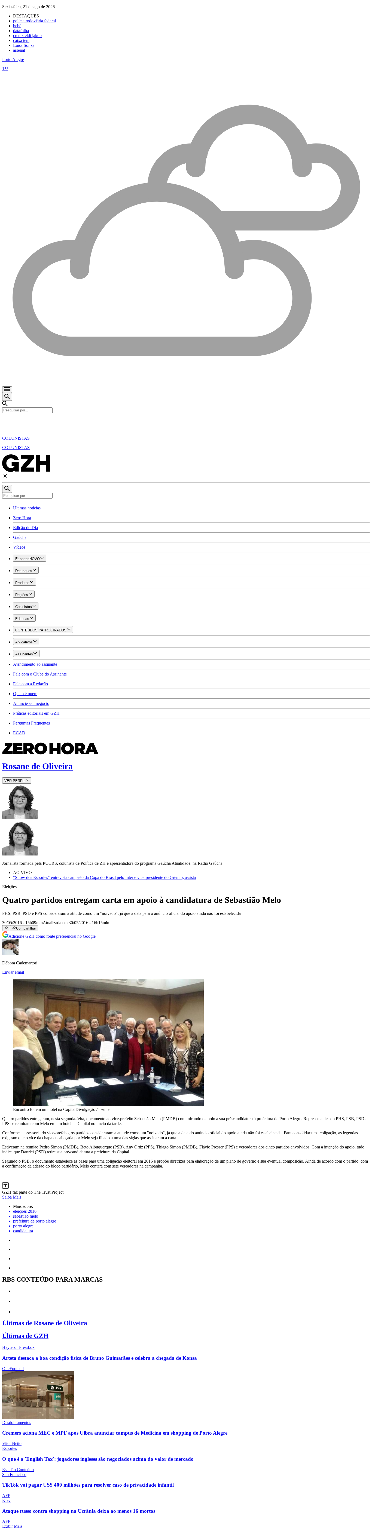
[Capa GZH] (186, 422)
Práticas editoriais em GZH (36, 713)
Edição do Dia (25, 527)
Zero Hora (22, 517)
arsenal (19, 50)
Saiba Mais (11, 1197)
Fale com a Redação (30, 684)
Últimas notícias (27, 508)
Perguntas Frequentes (31, 723)
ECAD (19, 733)
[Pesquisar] (7, 489)
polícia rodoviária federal (34, 21)
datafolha (21, 30)
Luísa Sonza (23, 45)
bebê (17, 25)
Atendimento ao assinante (35, 664)
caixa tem (21, 40)
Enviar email (13, 972)
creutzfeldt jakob (27, 35)
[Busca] (7, 397)
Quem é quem (25, 693)
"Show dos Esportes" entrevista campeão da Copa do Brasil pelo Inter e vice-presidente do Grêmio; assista (104, 877)
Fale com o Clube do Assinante (40, 674)
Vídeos (19, 547)
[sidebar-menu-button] (7, 389)
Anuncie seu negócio (31, 703)
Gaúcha (19, 537)
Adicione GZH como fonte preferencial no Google (52, 936)
